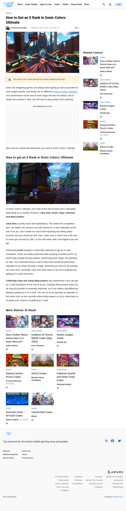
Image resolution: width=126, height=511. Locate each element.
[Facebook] (113, 440)
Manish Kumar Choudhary (37, 378)
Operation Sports (95, 484)
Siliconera (78, 480)
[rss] (106, 440)
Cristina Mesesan (13, 381)
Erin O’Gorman (37, 345)
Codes (57, 4)
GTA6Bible (64, 490)
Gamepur (98, 477)
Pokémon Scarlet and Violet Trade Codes (66, 377)
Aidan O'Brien (12, 345)
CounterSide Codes (41, 412)
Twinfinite (78, 477)
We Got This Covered (94, 480)
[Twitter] (120, 440)
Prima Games (63, 480)
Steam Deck (76, 4)
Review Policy (8, 458)
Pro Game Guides (62, 477)
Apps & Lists (46, 4)
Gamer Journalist (62, 484)
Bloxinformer (118, 487)
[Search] (103, 4)
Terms (24, 454)
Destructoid (118, 480)
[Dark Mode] (110, 4)
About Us (6, 451)
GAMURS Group (118, 497)
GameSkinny (77, 484)
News (20, 4)
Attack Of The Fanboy (114, 477)
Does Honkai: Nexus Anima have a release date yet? (17, 338)
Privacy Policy (27, 458)
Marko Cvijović (12, 419)
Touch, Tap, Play (62, 487)
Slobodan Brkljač (64, 384)
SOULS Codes (39, 373)
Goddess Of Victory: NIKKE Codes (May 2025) (42, 338)
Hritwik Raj (61, 342)
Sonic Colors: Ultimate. (66, 91)
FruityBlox (98, 487)
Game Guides (31, 4)
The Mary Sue (117, 484)
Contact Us (26, 451)
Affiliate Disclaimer (10, 454)
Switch (65, 4)
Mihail (34, 416)
